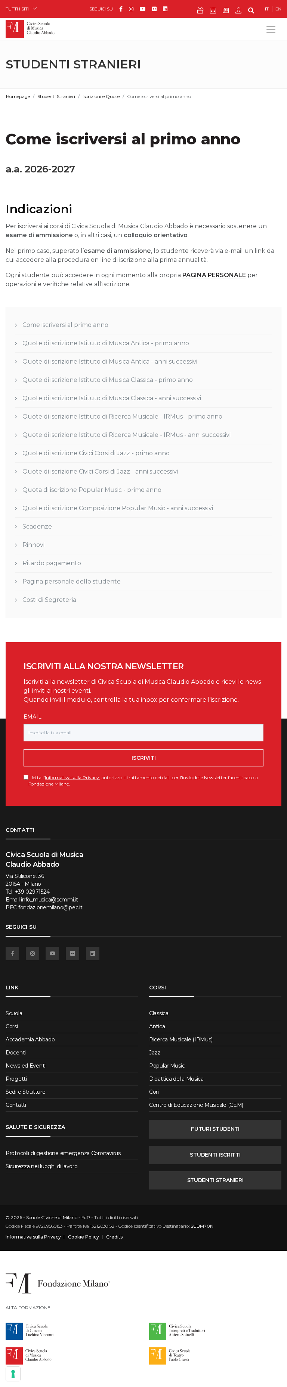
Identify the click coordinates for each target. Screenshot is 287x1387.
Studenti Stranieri (56, 96)
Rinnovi (33, 544)
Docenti (16, 1052)
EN (278, 9)
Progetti (16, 1078)
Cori (154, 1092)
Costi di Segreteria (49, 599)
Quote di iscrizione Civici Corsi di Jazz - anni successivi (100, 471)
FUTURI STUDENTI (215, 1129)
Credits (114, 1237)
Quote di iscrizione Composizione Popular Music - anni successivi (117, 508)
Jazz (154, 1052)
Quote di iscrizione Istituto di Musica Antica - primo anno (105, 343)
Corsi (12, 1026)
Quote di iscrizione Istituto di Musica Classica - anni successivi (111, 398)
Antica (157, 1026)
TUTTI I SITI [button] (17, 9)
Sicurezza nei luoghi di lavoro (42, 1166)
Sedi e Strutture (26, 1092)
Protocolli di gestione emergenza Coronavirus (63, 1153)
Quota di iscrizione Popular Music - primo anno (91, 489)
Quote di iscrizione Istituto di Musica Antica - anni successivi (109, 361)
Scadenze (37, 526)
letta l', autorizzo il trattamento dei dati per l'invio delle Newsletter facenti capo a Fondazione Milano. (143, 781)
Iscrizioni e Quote (101, 96)
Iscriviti (144, 757)
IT (267, 9)
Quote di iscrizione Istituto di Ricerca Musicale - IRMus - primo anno (122, 416)
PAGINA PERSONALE (214, 275)
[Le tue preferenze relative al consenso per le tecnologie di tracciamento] (13, 1374)
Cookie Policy (83, 1237)
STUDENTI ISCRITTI (215, 1154)
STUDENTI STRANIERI (215, 1180)
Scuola (14, 1013)
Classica (159, 1013)
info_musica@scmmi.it (49, 899)
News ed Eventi (26, 1065)
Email (32, 716)
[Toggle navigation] (270, 29)
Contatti (16, 1105)
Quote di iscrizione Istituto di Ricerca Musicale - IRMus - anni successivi (126, 434)
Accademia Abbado (30, 1039)
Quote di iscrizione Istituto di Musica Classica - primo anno (107, 379)
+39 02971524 (32, 891)
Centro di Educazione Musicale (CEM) (196, 1105)
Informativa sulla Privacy (72, 777)
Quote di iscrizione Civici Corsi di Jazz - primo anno (96, 453)
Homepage (18, 96)
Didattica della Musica (176, 1078)
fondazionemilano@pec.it (50, 907)
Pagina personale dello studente (71, 581)
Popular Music (167, 1065)
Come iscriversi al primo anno (65, 324)
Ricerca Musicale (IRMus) (180, 1039)
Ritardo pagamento (51, 563)
